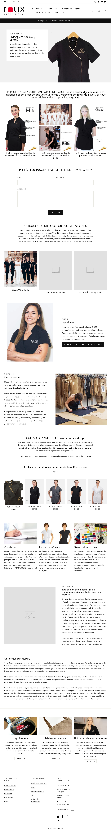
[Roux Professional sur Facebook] (62, 816)
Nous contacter (9, 789)
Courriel (60, 178)
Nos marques (8, 797)
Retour (33, 787)
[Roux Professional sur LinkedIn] (58, 820)
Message (21, 189)
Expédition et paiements (39, 783)
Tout (55, 472)
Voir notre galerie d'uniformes (83, 344)
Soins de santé (43, 13)
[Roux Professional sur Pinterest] (67, 816)
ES (14, 2)
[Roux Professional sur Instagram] (58, 816)
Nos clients (8, 793)
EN (18, 2)
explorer (20, 758)
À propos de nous (10, 785)
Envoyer (55, 212)
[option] (56, 21)
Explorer (90, 761)
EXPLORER (55, 758)
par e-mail (33, 568)
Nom (19, 178)
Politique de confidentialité (35, 800)
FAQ (32, 795)
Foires (6, 801)
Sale (72, 13)
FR (10, 2)
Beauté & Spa (52, 9)
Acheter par (61, 13)
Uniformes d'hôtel (71, 9)
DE (5, 2)
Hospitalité (36, 9)
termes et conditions (37, 791)
